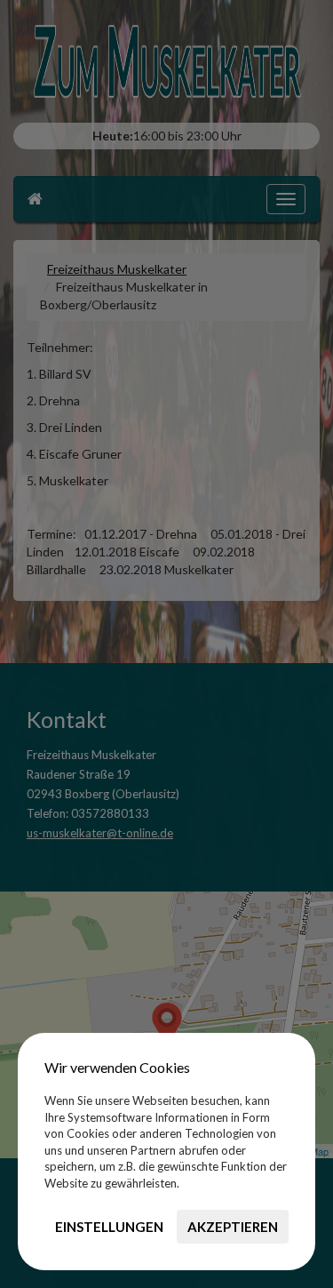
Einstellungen (109, 1227)
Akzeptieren (232, 1227)
